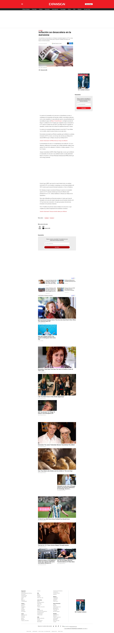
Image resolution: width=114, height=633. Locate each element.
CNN (43, 226)
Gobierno (23, 604)
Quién (22, 613)
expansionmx (54, 626)
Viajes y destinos (57, 617)
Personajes (55, 618)
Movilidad (39, 621)
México (22, 605)
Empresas (34, 9)
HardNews (46, 217)
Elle (38, 593)
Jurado (54, 621)
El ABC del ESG (56, 593)
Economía (47, 9)
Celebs (38, 596)
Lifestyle (55, 610)
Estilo (38, 601)
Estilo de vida (40, 597)
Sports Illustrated (56, 603)
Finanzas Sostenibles (57, 590)
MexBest (55, 613)
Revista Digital (89, 4)
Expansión (23, 591)
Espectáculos (24, 614)
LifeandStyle (24, 601)
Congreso (23, 606)
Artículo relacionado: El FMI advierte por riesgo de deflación (54, 140)
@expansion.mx (58, 626)
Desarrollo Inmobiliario (42, 611)
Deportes (39, 603)
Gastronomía (56, 614)
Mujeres (79, 9)
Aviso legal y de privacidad (44, 631)
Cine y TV (39, 604)
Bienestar (55, 619)
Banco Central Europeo (56, 121)
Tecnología (62, 9)
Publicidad (29, 631)
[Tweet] (68, 43)
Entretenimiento (40, 602)
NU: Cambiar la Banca (83, 89)
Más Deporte (56, 609)
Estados (23, 609)
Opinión (23, 610)
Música (38, 605)
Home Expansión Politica (26, 593)
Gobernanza (39, 620)
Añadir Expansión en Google (57, 43)
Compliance (34, 631)
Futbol (54, 604)
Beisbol (55, 605)
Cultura (38, 590)
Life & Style (39, 600)
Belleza (23, 619)
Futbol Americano (57, 606)
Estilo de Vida (56, 620)
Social (38, 619)
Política (40, 9)
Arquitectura (40, 613)
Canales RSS (54, 631)
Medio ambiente (40, 618)
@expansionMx (44, 70)
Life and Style (87, 9)
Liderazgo (55, 598)
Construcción (40, 610)
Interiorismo (40, 614)
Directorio (60, 631)
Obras (69, 9)
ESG (74, 9)
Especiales (55, 601)
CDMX (22, 608)
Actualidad (55, 597)
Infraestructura (40, 612)
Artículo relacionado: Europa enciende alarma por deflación (53, 211)
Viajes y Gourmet (25, 620)
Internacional (55, 9)
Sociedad (23, 611)
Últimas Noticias (25, 9)
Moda (22, 618)
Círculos (23, 617)
